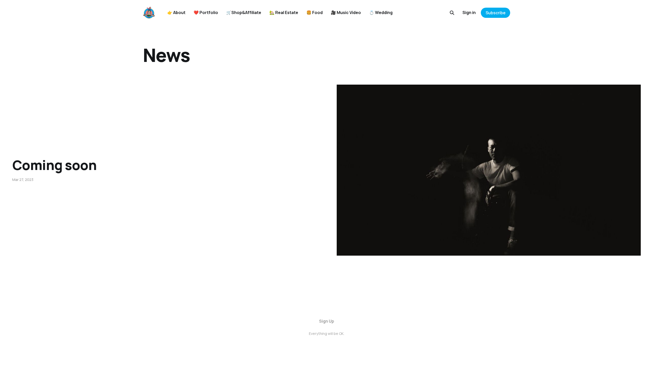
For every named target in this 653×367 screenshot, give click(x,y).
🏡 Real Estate (283, 12)
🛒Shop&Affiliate (243, 12)
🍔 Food (314, 12)
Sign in (469, 12)
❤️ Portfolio (206, 12)
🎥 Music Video (346, 12)
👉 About (176, 12)
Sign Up (326, 321)
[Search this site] (452, 13)
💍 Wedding (381, 12)
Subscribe (496, 13)
